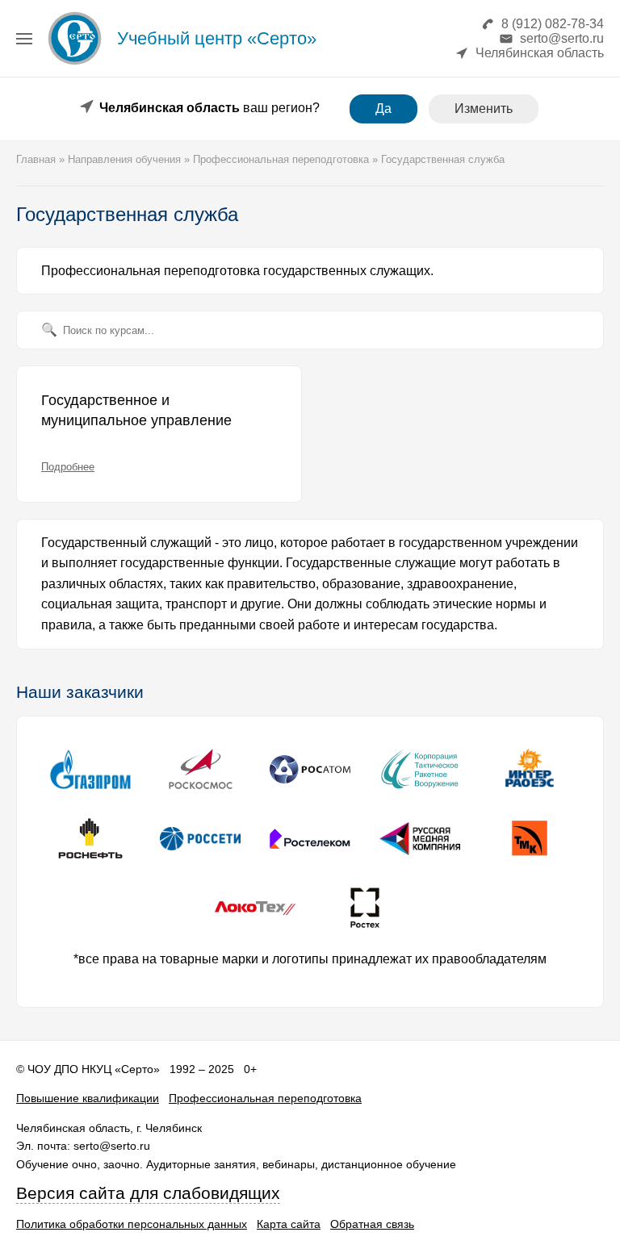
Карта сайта (288, 1223)
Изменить (484, 108)
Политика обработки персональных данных (131, 1223)
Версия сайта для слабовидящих (148, 1193)
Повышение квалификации (87, 1098)
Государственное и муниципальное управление (136, 410)
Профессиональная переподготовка (265, 1098)
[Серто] (74, 64)
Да (383, 108)
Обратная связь (372, 1223)
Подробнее (67, 467)
